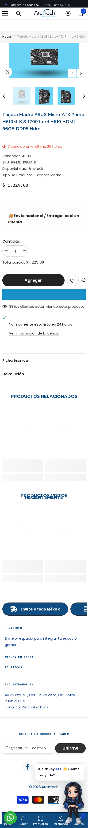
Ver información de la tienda (34, 333)
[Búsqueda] (18, 13)
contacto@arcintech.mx (26, 707)
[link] (22, 467)
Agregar (33, 280)
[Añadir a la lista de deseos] (73, 280)
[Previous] (72, 73)
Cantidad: (11, 241)
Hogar (7, 36)
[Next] (81, 73)
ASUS (26, 155)
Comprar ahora (44, 294)
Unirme (70, 748)
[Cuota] (82, 280)
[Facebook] (27, 766)
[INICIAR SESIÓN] (68, 13)
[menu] (5, 13)
